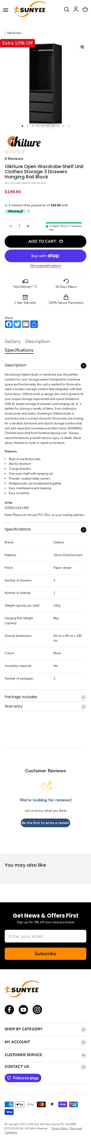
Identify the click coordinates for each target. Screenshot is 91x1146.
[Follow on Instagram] (23, 1013)
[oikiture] (24, 141)
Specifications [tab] (19, 350)
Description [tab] (37, 341)
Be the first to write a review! (45, 823)
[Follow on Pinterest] (37, 1013)
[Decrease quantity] (11, 226)
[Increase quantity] (28, 226)
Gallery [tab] (13, 341)
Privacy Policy (60, 1128)
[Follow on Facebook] (9, 1013)
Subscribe (45, 953)
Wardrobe (14, 33)
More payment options (45, 266)
